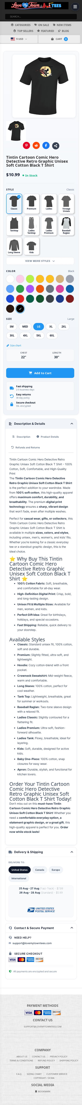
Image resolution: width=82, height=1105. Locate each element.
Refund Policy (46, 1060)
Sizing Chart (34, 1073)
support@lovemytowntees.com (32, 943)
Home (3, 991)
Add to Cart (43, 373)
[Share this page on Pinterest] (26, 145)
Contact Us (38, 1056)
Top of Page (79, 991)
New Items (64, 25)
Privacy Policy (58, 1056)
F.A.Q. (19, 1073)
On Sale (43, 25)
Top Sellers (25, 31)
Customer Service (56, 1073)
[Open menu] (75, 6)
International (19, 878)
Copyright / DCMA (44, 1077)
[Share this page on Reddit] (36, 145)
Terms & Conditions (21, 1060)
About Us (22, 1056)
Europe (56, 869)
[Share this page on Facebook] (46, 145)
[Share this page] (55, 145)
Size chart (15, 345)
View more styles (38, 261)
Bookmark (44, 1091)
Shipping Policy (69, 1060)
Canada (39, 869)
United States (20, 869)
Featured (47, 31)
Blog (65, 31)
